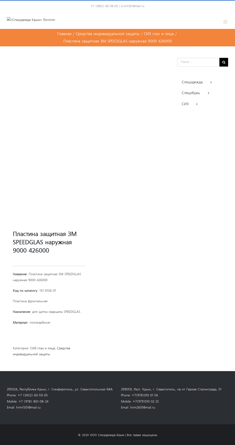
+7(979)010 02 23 (146, 401)
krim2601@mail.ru (142, 407)
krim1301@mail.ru (132, 6)
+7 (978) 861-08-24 (33, 401)
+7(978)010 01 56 (145, 395)
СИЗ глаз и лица (42, 348)
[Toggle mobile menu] (225, 21)
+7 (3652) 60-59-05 (33, 395)
